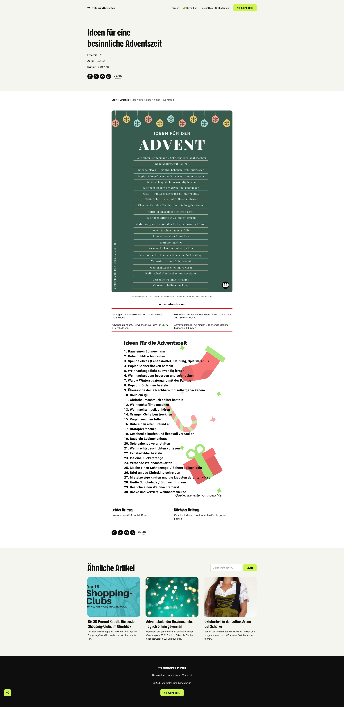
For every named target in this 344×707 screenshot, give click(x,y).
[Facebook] (102, 76)
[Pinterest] (90, 76)
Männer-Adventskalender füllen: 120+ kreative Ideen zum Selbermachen (203, 316)
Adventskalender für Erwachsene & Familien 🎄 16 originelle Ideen (140, 326)
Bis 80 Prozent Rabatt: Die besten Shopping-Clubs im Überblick (112, 623)
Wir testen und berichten (101, 8)
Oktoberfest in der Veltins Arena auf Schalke (228, 623)
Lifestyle (124, 99)
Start (114, 99)
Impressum (174, 674)
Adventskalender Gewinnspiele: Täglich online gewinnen (169, 623)
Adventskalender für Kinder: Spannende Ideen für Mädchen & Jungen (202, 326)
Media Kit (187, 674)
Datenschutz (159, 674)
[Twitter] (96, 76)
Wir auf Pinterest (245, 8)
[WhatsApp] (108, 76)
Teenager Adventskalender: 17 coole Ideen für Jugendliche (137, 316)
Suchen (250, 567)
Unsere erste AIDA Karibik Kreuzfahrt (132, 515)
